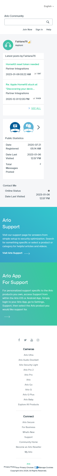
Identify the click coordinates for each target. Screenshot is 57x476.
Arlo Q (28, 390)
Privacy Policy (9, 467)
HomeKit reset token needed (22, 64)
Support (28, 437)
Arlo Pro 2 (29, 370)
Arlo (28, 380)
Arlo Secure (28, 422)
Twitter (25, 340)
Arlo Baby (28, 400)
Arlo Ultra (28, 355)
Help (48, 30)
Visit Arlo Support (12, 253)
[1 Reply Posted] (28, 127)
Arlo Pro (28, 375)
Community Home (28, 442)
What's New (28, 432)
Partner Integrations (17, 69)
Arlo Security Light (28, 365)
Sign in (39, 30)
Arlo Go (28, 385)
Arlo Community (14, 16)
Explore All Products (28, 404)
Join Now (27, 30)
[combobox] (28, 22)
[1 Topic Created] (15, 127)
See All (36, 108)
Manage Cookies (46, 468)
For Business (28, 427)
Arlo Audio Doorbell (29, 360)
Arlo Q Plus (28, 395)
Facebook (19, 340)
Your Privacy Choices (24, 468)
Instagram (38, 340)
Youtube (31, 340)
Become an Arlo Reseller (28, 447)
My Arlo (4, 2)
